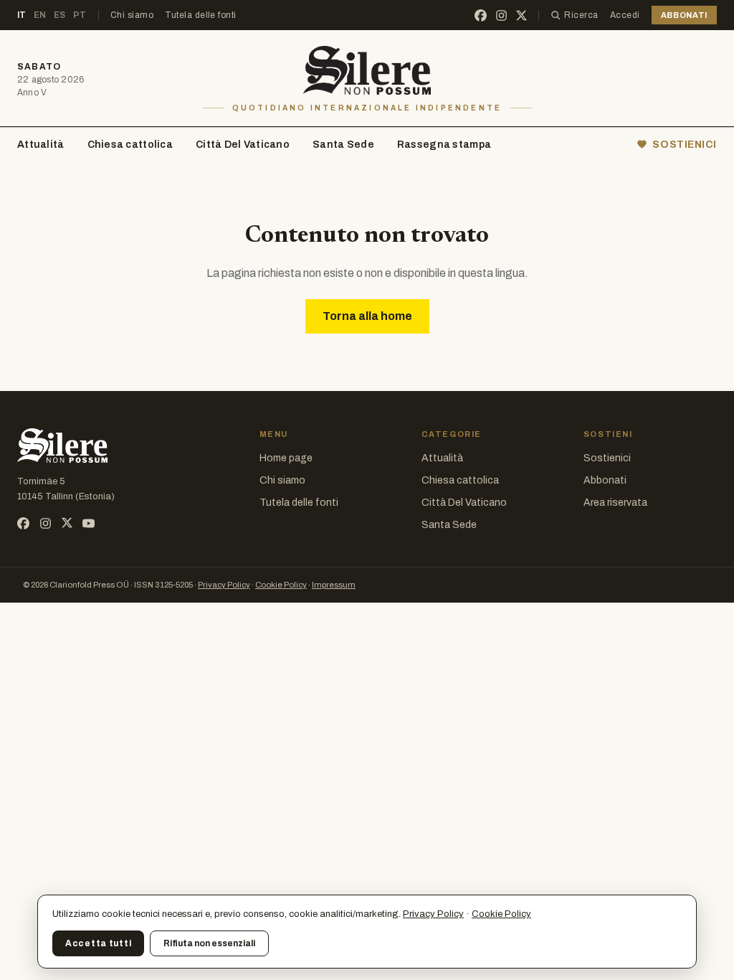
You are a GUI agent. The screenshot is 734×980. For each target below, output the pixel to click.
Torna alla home (367, 316)
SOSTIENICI (684, 144)
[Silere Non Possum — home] (367, 70)
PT (80, 15)
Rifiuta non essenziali (209, 943)
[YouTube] (88, 523)
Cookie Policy (281, 584)
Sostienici (607, 458)
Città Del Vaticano (243, 144)
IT (22, 15)
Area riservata (615, 502)
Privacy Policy (224, 584)
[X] (521, 15)
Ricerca (581, 15)
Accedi (625, 15)
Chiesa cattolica (130, 144)
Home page (286, 458)
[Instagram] (501, 15)
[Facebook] (481, 15)
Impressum (334, 584)
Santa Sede (343, 144)
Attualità (41, 144)
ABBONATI (684, 15)
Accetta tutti (98, 943)
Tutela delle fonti (201, 15)
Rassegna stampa (444, 144)
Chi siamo (131, 15)
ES (60, 15)
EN (40, 15)
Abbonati (604, 480)
